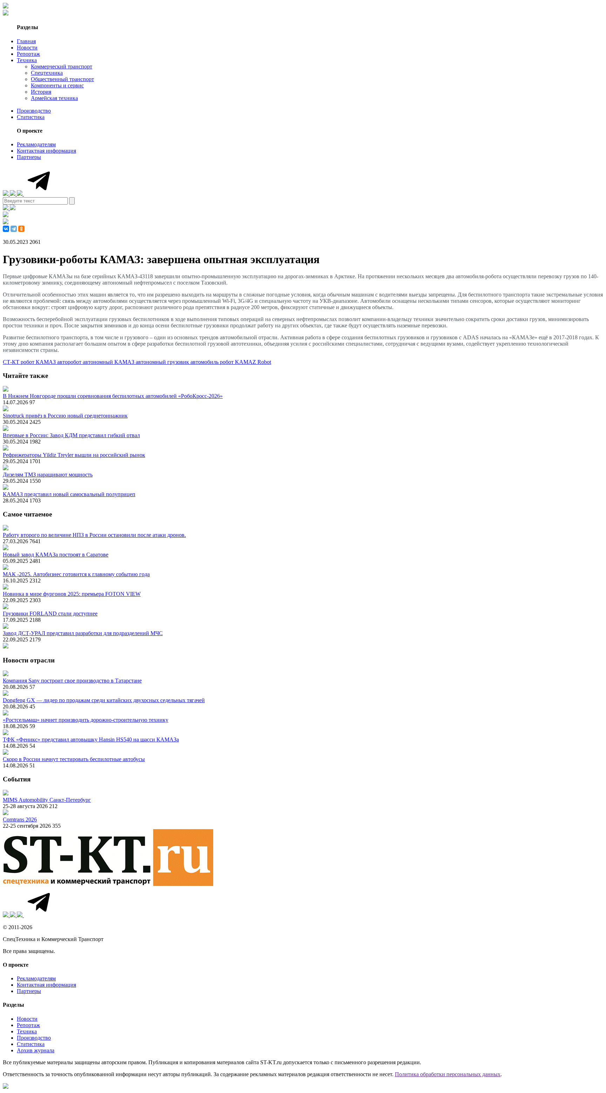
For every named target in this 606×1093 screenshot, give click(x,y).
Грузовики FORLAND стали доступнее (50, 614)
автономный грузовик (163, 362)
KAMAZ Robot (253, 362)
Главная (26, 41)
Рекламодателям (36, 144)
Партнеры (29, 157)
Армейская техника (54, 98)
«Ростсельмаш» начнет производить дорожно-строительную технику (85, 720)
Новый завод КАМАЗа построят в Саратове (55, 555)
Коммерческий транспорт (61, 66)
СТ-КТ (12, 362)
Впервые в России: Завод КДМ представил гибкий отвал (71, 435)
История (41, 92)
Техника (27, 60)
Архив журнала (35, 1050)
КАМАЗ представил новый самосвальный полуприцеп (69, 494)
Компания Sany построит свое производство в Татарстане (72, 681)
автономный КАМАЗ (109, 362)
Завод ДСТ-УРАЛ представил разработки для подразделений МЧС (83, 633)
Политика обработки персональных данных (447, 1074)
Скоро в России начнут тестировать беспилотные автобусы (74, 759)
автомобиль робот (212, 362)
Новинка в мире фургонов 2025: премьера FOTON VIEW (72, 594)
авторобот (70, 362)
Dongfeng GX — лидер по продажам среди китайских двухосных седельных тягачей (104, 700)
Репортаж (28, 54)
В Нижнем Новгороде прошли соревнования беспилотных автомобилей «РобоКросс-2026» (113, 396)
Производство (34, 111)
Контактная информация (46, 151)
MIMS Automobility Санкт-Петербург (47, 800)
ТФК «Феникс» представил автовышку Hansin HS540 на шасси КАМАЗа (91, 739)
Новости (27, 48)
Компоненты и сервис (57, 85)
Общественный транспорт (62, 79)
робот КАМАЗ (39, 362)
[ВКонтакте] (6, 229)
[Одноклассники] (21, 229)
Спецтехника (47, 73)
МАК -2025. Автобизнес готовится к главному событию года (76, 574)
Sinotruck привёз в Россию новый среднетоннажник (65, 416)
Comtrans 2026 (20, 819)
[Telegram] (14, 229)
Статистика (31, 117)
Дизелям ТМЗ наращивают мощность (48, 475)
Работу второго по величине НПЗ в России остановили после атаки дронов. (94, 535)
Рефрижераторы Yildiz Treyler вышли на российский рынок (74, 455)
